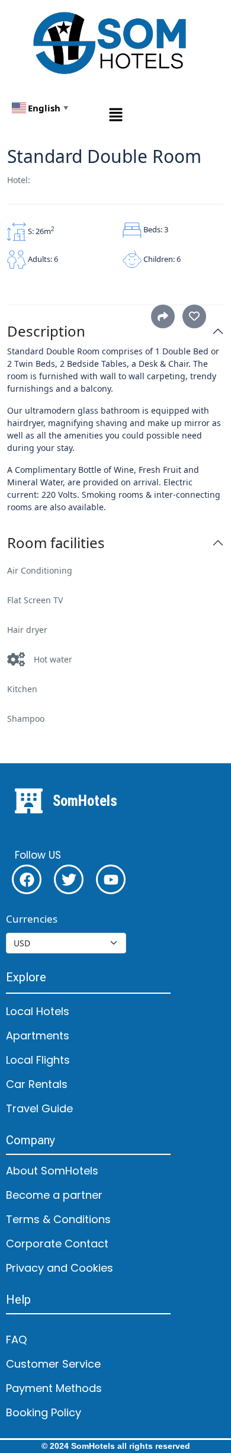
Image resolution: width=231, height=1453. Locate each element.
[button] (115, 113)
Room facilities (56, 543)
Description (46, 331)
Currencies (31, 919)
